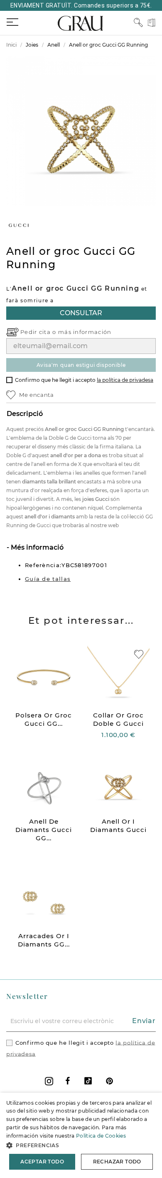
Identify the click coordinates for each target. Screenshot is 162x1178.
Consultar (81, 313)
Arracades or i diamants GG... (44, 940)
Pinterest (109, 1081)
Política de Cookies (101, 1136)
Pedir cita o (39, 332)
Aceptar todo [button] (42, 1161)
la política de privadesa (125, 380)
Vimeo (88, 1081)
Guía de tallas (48, 578)
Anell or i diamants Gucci (118, 825)
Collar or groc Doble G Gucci (118, 719)
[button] (81, 1145)
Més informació (36, 547)
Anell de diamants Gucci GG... (43, 829)
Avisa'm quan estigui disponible (81, 365)
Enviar (144, 1021)
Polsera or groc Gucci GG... (43, 719)
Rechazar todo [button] (117, 1161)
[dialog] (81, 1135)
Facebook (68, 1081)
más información (85, 332)
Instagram (49, 1081)
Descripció (25, 414)
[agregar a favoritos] (138, 654)
